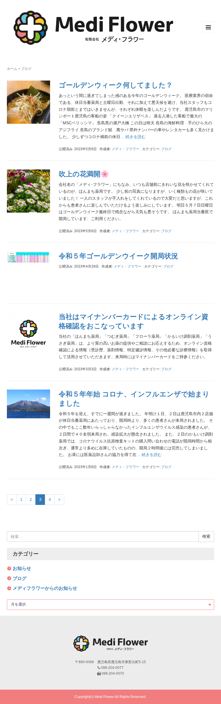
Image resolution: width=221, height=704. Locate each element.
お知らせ (22, 568)
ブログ (166, 149)
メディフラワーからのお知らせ (45, 588)
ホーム (12, 69)
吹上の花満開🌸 (84, 174)
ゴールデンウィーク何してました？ (116, 85)
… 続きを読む (133, 136)
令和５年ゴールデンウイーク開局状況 (118, 256)
